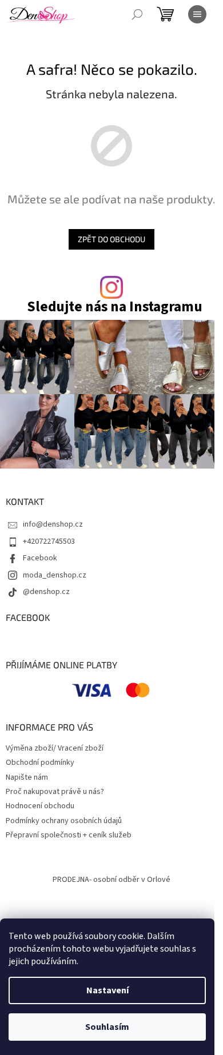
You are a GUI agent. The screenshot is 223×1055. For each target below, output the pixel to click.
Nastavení (107, 990)
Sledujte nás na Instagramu (114, 307)
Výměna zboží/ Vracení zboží (54, 748)
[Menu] (197, 14)
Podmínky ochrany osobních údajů (64, 821)
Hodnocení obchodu (40, 806)
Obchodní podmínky (40, 762)
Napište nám (27, 777)
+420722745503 (49, 541)
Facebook (40, 558)
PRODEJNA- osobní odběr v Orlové (111, 879)
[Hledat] (137, 14)
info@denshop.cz (53, 524)
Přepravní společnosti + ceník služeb (69, 835)
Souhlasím (107, 1027)
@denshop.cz (46, 591)
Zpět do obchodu (111, 239)
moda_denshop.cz (54, 575)
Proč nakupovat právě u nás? (55, 791)
